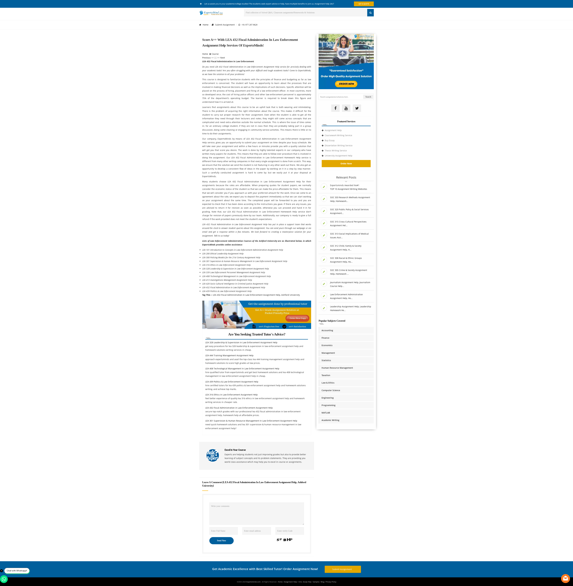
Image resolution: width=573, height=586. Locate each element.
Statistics (326, 360)
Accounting (327, 330)
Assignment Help (333, 130)
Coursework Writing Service (338, 135)
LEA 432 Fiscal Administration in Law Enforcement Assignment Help (239, 407)
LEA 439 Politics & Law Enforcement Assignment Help (231, 381)
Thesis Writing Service (336, 150)
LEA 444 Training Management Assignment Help (229, 355)
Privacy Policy (331, 582)
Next (222, 57)
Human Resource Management (337, 367)
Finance (325, 337)
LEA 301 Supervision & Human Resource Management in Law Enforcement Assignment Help (251, 420)
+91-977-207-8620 (248, 25)
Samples (316, 582)
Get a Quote (364, 4)
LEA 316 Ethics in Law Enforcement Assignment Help (231, 394)
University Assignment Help (338, 155)
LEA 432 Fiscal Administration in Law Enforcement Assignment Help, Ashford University (256, 294)
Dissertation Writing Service (338, 145)
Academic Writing (330, 420)
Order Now (346, 163)
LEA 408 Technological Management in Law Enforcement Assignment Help (242, 368)
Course (215, 53)
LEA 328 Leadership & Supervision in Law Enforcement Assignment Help (241, 342)
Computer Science (331, 390)
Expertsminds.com (253, 582)
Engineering (328, 397)
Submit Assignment (225, 24)
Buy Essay (330, 140)
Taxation (326, 375)
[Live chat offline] (565, 578)
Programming (328, 405)
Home (205, 24)
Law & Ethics (328, 382)
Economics (327, 345)
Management (328, 352)
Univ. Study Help (304, 582)
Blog (322, 582)
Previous (206, 57)
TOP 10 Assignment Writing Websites (348, 189)
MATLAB (326, 412)
